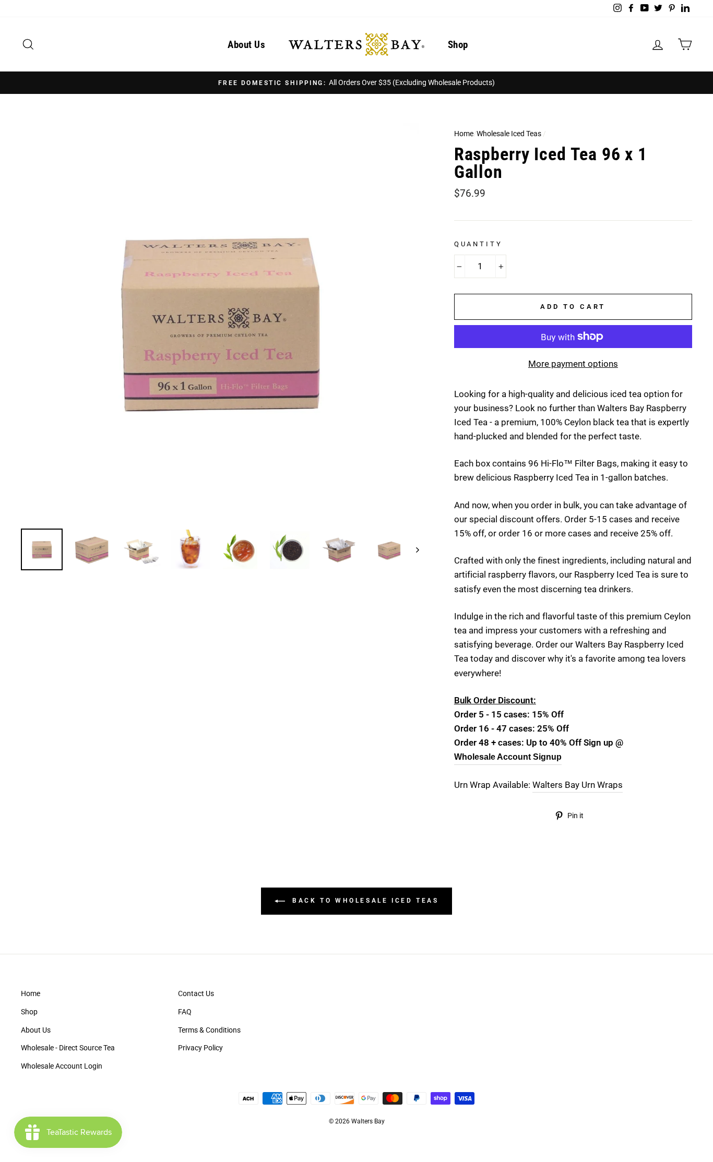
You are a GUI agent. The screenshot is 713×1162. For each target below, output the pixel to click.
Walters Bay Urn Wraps (577, 785)
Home (463, 133)
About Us (246, 45)
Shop (458, 45)
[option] (356, 83)
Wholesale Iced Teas (509, 133)
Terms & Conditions (209, 1030)
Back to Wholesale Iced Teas (364, 900)
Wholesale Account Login (61, 1066)
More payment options (573, 363)
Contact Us (196, 993)
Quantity (478, 244)
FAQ (185, 1012)
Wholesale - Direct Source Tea (68, 1048)
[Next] (412, 549)
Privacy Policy (200, 1048)
